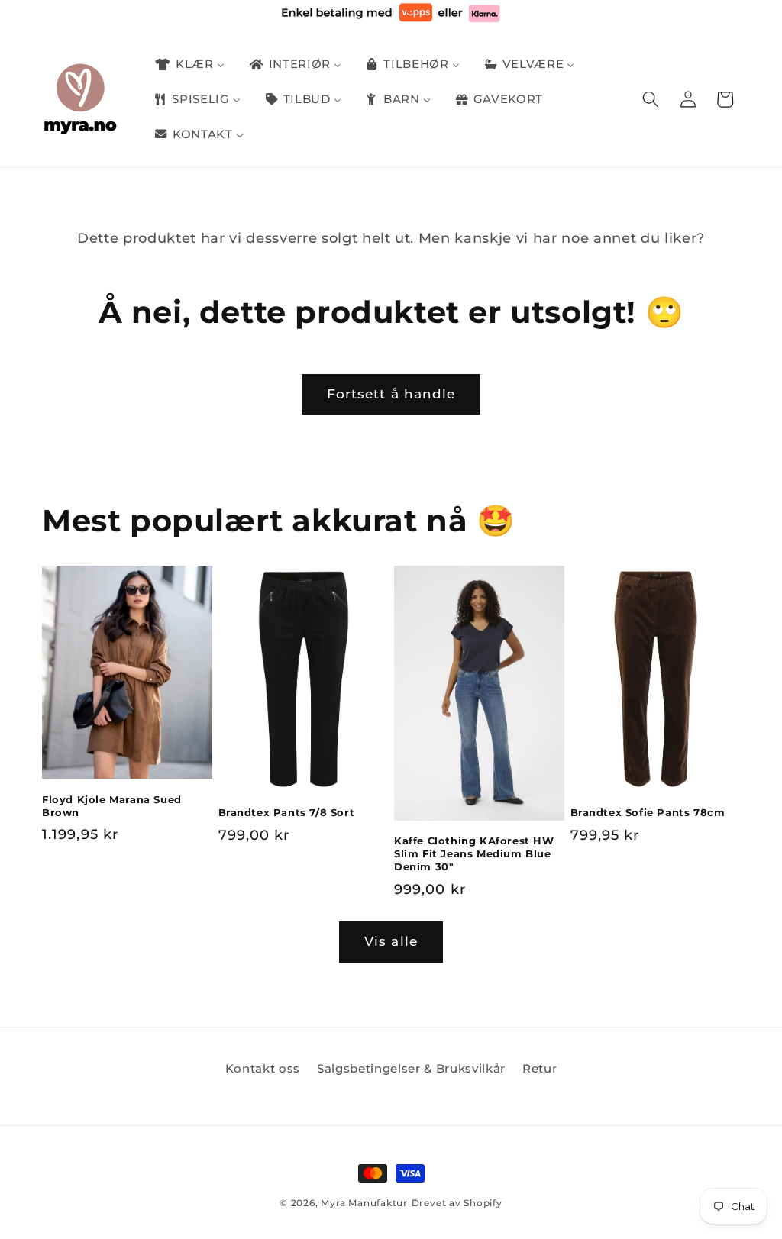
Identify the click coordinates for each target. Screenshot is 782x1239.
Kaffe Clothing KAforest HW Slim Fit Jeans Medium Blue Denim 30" (474, 853)
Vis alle (391, 941)
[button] (650, 99)
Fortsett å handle (391, 394)
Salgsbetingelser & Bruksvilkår (411, 1068)
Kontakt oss (262, 1068)
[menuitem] (188, 64)
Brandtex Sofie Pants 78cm (647, 812)
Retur (539, 1068)
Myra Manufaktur (364, 1202)
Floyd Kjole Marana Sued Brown (112, 805)
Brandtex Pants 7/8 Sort (286, 812)
